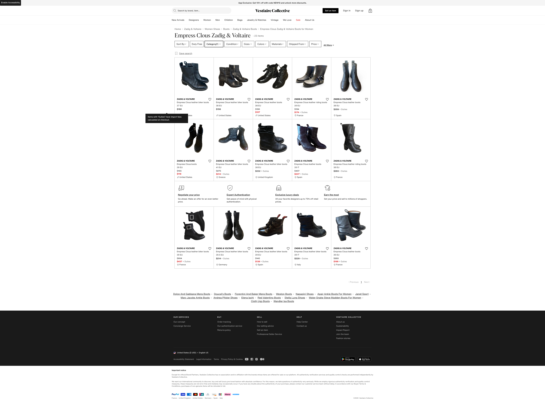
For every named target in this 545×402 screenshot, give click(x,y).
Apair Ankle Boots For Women (334, 294)
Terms (216, 359)
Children (228, 20)
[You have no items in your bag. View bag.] (370, 11)
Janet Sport (362, 294)
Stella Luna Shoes (295, 298)
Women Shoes (212, 29)
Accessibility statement (183, 359)
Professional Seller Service (269, 334)
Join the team (342, 334)
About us (340, 321)
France (174, 398)
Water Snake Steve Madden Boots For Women (335, 298)
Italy (221, 398)
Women (207, 20)
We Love (287, 20)
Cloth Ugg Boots (260, 301)
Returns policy (224, 330)
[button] (370, 11)
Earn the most (331, 194)
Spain (215, 398)
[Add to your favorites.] (209, 99)
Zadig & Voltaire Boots (245, 29)
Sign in (347, 10)
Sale (298, 20)
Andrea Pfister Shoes (225, 298)
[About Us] (316, 20)
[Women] (213, 20)
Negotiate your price (189, 194)
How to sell (262, 321)
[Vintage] (281, 20)
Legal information (203, 359)
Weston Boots (284, 294)
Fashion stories (343, 338)
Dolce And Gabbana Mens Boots (191, 294)
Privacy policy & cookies (232, 359)
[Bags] (245, 20)
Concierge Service (182, 325)
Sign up (359, 10)
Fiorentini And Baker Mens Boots (253, 294)
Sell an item (330, 10)
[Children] (235, 20)
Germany (208, 398)
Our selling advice (265, 325)
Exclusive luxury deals (287, 194)
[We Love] (294, 20)
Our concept (179, 321)
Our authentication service (229, 325)
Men (217, 20)
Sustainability (342, 325)
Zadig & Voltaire (192, 29)
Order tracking (224, 321)
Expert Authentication (238, 194)
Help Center (302, 321)
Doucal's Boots (222, 294)
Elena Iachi (247, 298)
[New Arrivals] (186, 20)
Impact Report (343, 330)
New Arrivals (178, 20)
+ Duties (303, 112)
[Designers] (201, 20)
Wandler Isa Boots (283, 301)
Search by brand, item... (189, 10)
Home (178, 29)
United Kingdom (185, 398)
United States (198, 398)
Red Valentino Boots (269, 298)
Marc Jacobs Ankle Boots (195, 298)
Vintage (274, 20)
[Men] (222, 20)
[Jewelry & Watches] (268, 20)
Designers (194, 20)
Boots (226, 29)
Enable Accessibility (10, 2)
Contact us (302, 325)
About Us (309, 20)
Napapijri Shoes (305, 294)
